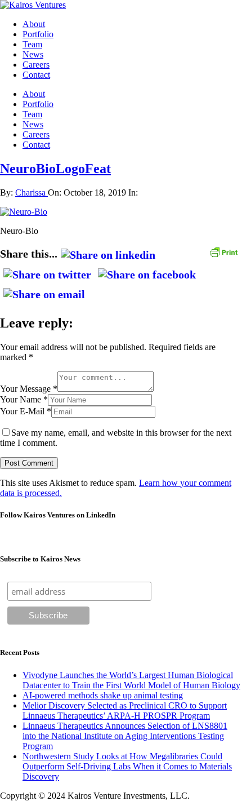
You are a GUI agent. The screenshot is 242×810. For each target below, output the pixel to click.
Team (32, 44)
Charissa (31, 192)
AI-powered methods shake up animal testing (103, 695)
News (33, 54)
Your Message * (28, 388)
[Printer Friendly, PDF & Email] (223, 251)
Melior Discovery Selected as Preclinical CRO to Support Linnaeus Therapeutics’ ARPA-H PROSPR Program (125, 710)
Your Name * (24, 399)
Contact (36, 74)
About (34, 24)
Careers (36, 64)
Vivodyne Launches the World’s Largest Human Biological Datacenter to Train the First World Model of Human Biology (131, 680)
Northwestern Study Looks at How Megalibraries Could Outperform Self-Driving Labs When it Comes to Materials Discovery (127, 766)
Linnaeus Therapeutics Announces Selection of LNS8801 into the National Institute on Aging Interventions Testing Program (125, 736)
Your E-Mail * (25, 411)
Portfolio (38, 34)
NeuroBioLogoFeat (55, 168)
